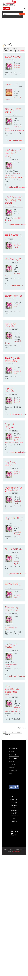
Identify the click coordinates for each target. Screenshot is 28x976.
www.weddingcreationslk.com (15, 177)
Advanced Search (19, 15)
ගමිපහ (16, 471)
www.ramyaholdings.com (13, 711)
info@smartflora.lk (16, 286)
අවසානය (7, 735)
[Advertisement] (14, 31)
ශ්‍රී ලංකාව (17, 65)
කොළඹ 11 (17, 562)
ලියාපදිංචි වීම (13, 771)
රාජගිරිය (16, 97)
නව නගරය (17, 274)
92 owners (13, 814)
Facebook (14, 831)
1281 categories (14, 809)
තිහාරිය (16, 245)
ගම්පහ (16, 304)
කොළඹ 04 (17, 218)
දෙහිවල (16, 126)
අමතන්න (13, 758)
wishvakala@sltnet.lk (16, 140)
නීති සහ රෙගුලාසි (12, 765)
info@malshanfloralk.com (18, 452)
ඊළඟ (19, 732)
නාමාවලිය (13, 755)
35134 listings (14, 803)
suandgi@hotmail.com (17, 225)
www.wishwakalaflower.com (14, 130)
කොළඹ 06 (17, 532)
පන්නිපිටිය (17, 438)
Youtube (14, 835)
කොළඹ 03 (17, 341)
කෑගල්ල (16, 371)
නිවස (12, 752)
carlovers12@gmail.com (17, 676)
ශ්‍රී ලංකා (7, 343)
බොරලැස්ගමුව (10, 627)
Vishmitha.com (16, 851)
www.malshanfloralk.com (14, 442)
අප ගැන (13, 761)
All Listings (20, 51)
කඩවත (16, 595)
